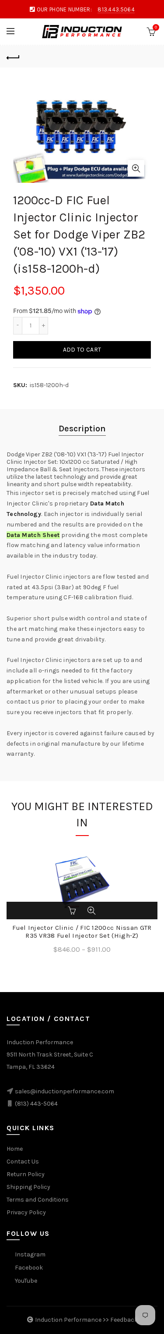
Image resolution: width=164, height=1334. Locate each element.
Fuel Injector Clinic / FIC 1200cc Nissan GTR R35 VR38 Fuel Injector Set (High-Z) (81, 931)
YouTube (26, 1280)
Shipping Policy (28, 1187)
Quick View (91, 910)
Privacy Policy (26, 1212)
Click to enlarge (136, 168)
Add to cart (82, 349)
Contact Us (23, 1161)
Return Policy (26, 1174)
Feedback (124, 1319)
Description (82, 428)
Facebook (29, 1267)
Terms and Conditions (38, 1199)
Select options (73, 910)
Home (15, 1149)
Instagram (30, 1254)
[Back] (13, 56)
